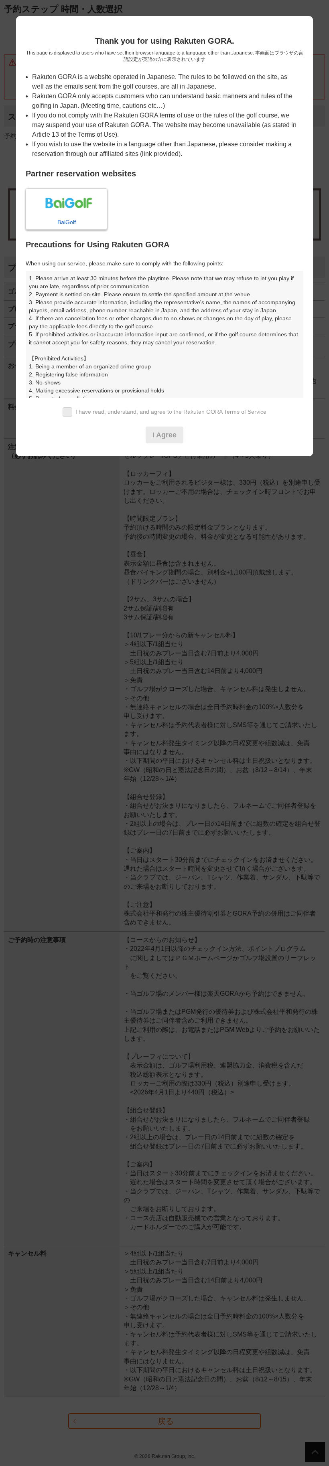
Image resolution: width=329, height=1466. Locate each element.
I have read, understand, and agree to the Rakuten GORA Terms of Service (170, 411)
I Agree (164, 435)
